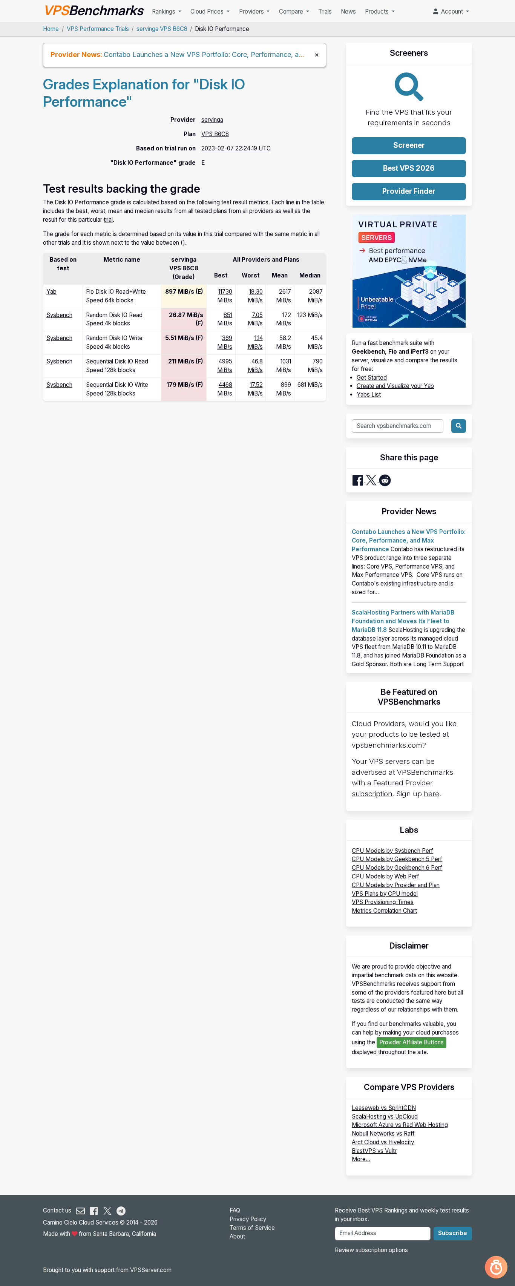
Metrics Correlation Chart (384, 910)
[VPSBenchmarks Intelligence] (496, 1267)
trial (108, 219)
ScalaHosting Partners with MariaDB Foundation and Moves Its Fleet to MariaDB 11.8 (403, 621)
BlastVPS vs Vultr (374, 1150)
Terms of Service (252, 1227)
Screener (409, 145)
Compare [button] (292, 11)
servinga (212, 119)
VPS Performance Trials (98, 28)
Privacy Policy (248, 1219)
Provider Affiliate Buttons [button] (411, 1042)
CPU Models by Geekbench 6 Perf (397, 867)
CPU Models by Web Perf (385, 876)
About (237, 1236)
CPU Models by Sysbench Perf (392, 850)
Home (51, 28)
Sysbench (59, 315)
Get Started (372, 377)
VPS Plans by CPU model (385, 893)
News (348, 11)
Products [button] (377, 11)
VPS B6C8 (215, 134)
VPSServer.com (151, 1270)
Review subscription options (371, 1250)
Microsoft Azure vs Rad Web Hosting (400, 1124)
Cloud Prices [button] (207, 11)
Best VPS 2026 (409, 168)
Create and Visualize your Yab (395, 385)
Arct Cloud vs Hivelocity (383, 1142)
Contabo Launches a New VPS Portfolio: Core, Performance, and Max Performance (234, 54)
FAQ (235, 1210)
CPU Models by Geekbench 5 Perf (397, 859)
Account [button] (451, 11)
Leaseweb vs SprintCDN (384, 1107)
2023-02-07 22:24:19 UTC (236, 148)
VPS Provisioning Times (383, 902)
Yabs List (369, 394)
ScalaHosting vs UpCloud (385, 1116)
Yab (51, 291)
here (431, 793)
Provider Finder (408, 191)
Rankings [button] (164, 11)
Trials (325, 11)
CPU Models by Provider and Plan (396, 885)
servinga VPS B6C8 (161, 28)
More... (361, 1159)
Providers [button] (252, 11)
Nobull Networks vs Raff (383, 1133)
